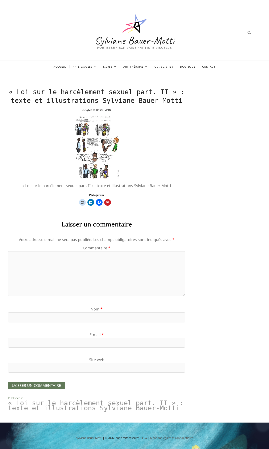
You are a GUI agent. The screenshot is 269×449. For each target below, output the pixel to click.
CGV (144, 438)
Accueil (60, 66)
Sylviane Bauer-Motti (134, 40)
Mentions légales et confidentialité (171, 438)
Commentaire (96, 247)
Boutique (187, 66)
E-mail (97, 334)
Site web (96, 359)
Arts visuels (82, 66)
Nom (97, 309)
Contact (208, 66)
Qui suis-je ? (163, 66)
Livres (108, 66)
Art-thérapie (133, 66)
